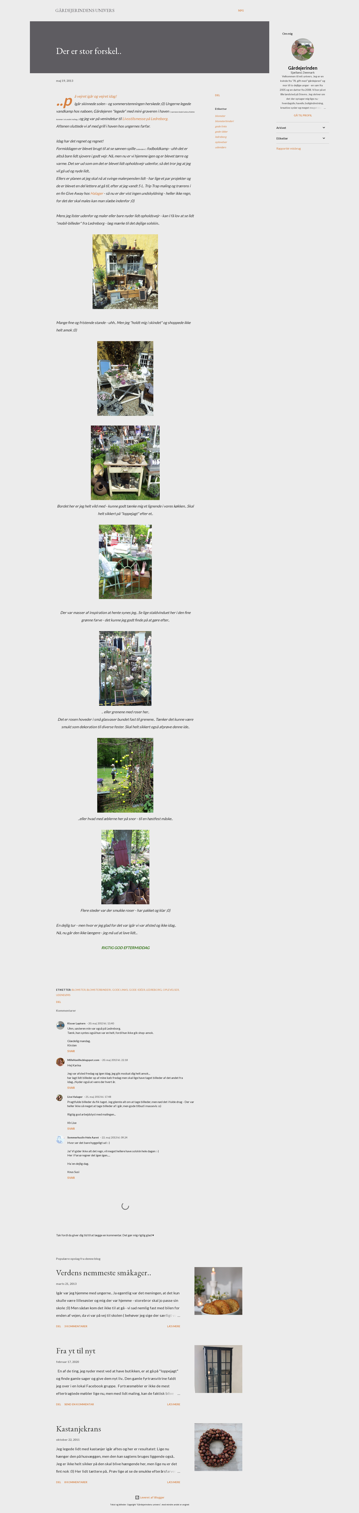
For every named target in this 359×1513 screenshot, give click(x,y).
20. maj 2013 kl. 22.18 (115, 1060)
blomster (220, 115)
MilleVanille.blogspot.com (83, 1060)
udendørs (220, 147)
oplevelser (221, 142)
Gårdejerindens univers (84, 10)
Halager (96, 193)
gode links (221, 126)
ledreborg (220, 136)
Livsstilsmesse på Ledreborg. (145, 118)
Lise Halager (75, 1096)
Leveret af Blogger (151, 1497)
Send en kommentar (79, 1404)
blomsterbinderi (224, 121)
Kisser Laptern (76, 1023)
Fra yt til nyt (75, 1350)
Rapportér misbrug (288, 148)
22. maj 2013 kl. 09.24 (114, 1137)
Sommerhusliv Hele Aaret (83, 1137)
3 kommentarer (75, 1326)
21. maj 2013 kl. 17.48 (98, 1096)
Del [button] (217, 95)
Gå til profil (303, 115)
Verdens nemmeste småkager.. (103, 1272)
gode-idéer (221, 131)
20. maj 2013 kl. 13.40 (101, 1023)
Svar (71, 1051)
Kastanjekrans (78, 1428)
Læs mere (173, 1326)
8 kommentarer (75, 1482)
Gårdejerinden (302, 68)
